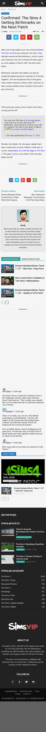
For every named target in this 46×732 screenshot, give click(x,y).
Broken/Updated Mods (7, 271)
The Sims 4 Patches (10, 481)
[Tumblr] (19, 681)
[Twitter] (26, 681)
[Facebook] (12, 681)
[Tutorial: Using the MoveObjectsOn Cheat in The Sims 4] (7, 532)
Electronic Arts (7, 599)
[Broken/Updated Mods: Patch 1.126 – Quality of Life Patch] (7, 293)
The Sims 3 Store (8, 580)
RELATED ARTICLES (11, 259)
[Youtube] (33, 681)
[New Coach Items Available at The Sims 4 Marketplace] (7, 280)
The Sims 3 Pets (8, 595)
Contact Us (27, 694)
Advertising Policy (25, 691)
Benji (5, 31)
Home (3, 9)
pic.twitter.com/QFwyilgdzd (23, 129)
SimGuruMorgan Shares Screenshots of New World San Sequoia (11, 197)
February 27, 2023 (32, 135)
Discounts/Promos (9, 584)
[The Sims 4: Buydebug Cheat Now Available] (7, 547)
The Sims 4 (5, 13)
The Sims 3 (5, 588)
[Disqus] (23, 353)
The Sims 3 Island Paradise (12, 603)
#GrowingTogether (33, 120)
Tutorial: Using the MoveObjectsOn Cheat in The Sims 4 (30, 531)
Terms (37, 691)
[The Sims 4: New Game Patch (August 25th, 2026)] (23, 471)
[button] (42, 3)
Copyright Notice (11, 691)
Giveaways (5, 591)
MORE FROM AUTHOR (31, 259)
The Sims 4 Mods (8, 607)
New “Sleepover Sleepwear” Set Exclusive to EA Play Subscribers (34, 197)
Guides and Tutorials (24, 537)
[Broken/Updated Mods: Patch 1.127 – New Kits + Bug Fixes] (7, 268)
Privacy (17, 694)
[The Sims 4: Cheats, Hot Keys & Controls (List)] (7, 559)
